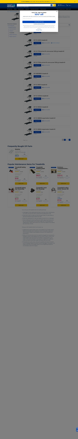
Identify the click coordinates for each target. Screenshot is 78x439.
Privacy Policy (39, 30)
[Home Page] (11, 5)
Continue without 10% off (39, 24)
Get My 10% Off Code (39, 21)
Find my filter (53, 1)
